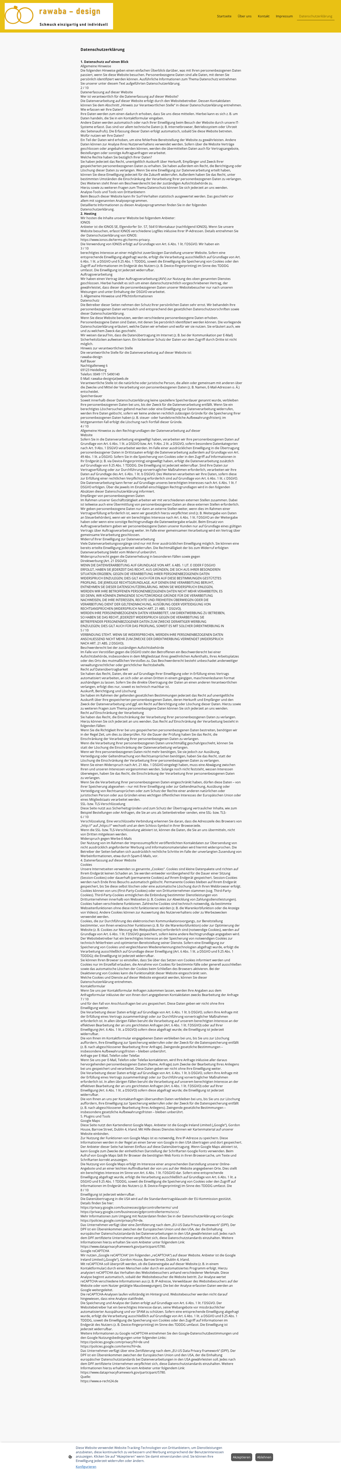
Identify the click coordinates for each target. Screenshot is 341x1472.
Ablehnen (264, 1457)
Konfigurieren (86, 1467)
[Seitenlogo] (59, 16)
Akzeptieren (241, 1457)
